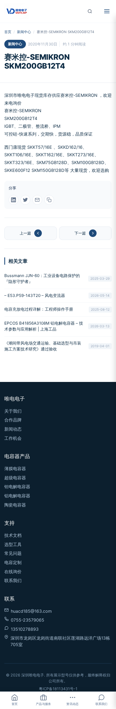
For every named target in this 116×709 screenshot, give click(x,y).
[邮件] (37, 200)
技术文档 (13, 535)
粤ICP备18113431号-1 (58, 688)
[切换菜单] (107, 11)
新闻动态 (13, 429)
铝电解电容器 (17, 495)
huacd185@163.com (31, 611)
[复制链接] (49, 200)
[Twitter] (25, 200)
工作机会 (13, 438)
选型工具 (13, 544)
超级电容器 (15, 477)
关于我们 (13, 411)
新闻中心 (24, 32)
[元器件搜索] (89, 11)
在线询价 (13, 571)
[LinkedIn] (13, 200)
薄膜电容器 (15, 468)
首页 (7, 32)
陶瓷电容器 (15, 505)
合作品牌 (13, 420)
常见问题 (13, 553)
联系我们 (13, 580)
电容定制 (13, 562)
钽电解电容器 (17, 486)
